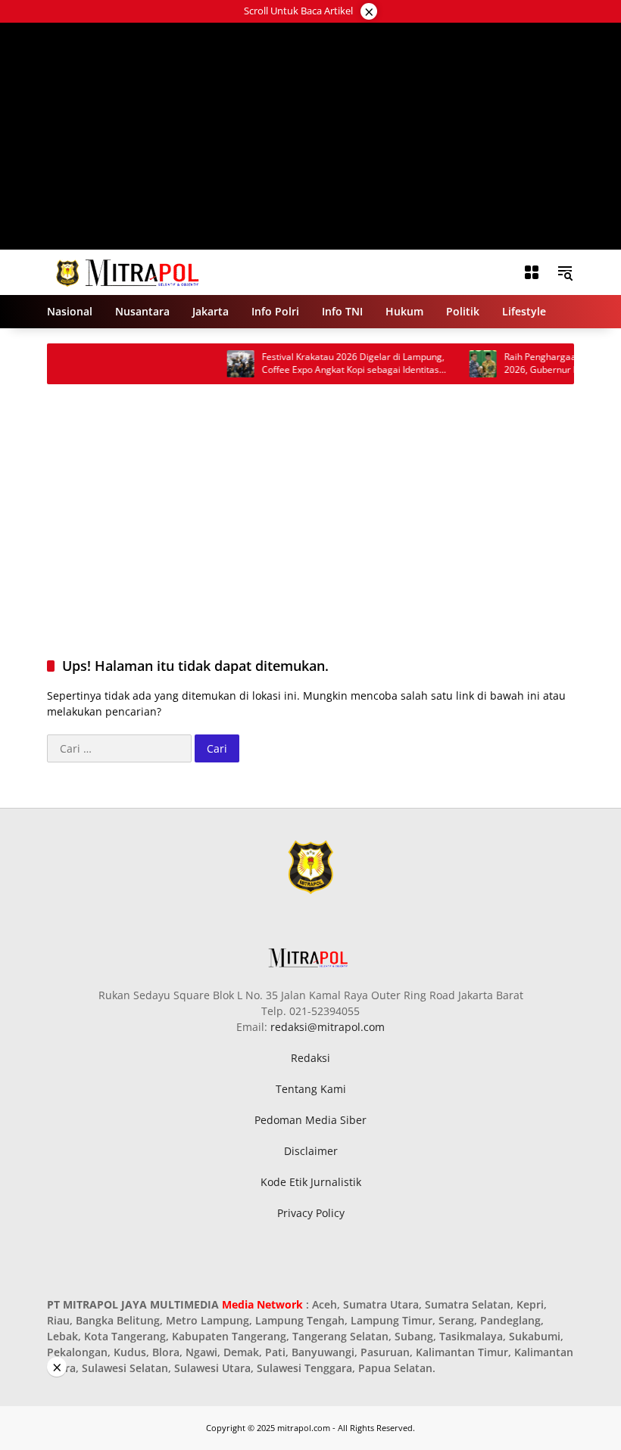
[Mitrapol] (128, 271)
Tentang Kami (311, 1089)
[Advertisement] (311, 136)
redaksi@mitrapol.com (327, 1027)
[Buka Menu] (532, 272)
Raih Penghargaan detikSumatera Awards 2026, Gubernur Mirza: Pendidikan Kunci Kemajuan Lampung (335, 364)
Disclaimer (311, 1151)
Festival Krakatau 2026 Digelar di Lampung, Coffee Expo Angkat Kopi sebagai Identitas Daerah (96, 364)
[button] (565, 272)
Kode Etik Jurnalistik (311, 1182)
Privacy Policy (311, 1213)
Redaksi (310, 1058)
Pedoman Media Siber (310, 1120)
